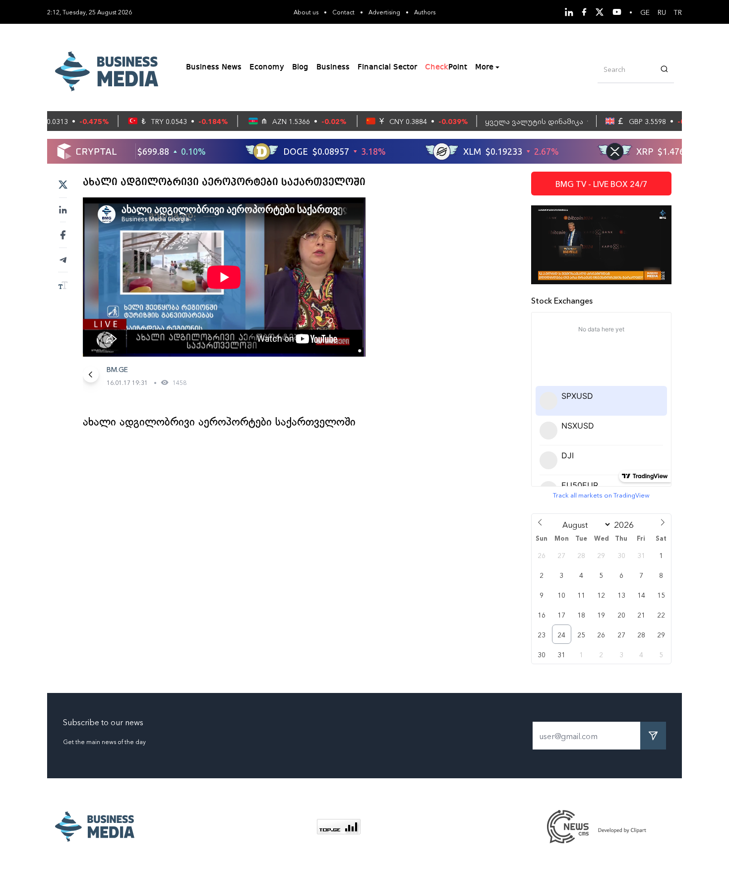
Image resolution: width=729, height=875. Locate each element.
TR (678, 12)
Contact (343, 11)
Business (333, 67)
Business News (214, 67)
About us (306, 11)
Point (446, 67)
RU (662, 12)
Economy (266, 67)
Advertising (384, 11)
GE (645, 12)
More (484, 67)
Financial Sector (387, 67)
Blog (300, 67)
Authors (424, 11)
